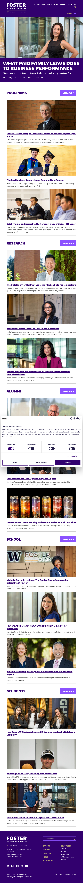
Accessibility (59, 874)
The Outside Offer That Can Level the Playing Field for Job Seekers (41, 284)
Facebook (18, 865)
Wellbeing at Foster (67, 857)
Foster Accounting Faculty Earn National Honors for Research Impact (39, 672)
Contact (46, 850)
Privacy (67, 874)
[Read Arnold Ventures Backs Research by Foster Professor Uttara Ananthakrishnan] (41, 353)
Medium (26, 866)
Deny (15, 462)
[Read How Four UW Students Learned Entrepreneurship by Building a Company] (41, 713)
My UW (63, 851)
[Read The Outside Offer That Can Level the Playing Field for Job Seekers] (41, 265)
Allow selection (41, 462)
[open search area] (74, 7)
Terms (74, 874)
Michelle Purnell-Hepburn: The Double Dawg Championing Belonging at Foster (38, 581)
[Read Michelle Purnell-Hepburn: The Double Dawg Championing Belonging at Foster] (41, 561)
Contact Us (71, 4)
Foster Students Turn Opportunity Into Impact (31, 478)
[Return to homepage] (23, 841)
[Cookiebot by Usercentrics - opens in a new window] (72, 418)
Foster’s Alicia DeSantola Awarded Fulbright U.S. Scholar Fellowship (37, 627)
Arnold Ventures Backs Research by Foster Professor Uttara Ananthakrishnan (38, 372)
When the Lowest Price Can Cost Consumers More (33, 328)
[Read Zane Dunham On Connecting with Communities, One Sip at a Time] (41, 503)
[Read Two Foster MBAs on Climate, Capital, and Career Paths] (41, 798)
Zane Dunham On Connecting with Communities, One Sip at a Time (41, 522)
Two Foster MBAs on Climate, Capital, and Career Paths (35, 817)
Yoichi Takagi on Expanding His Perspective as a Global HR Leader (41, 224)
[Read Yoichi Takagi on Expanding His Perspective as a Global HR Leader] (41, 204)
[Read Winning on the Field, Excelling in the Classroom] (41, 754)
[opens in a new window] (17, 12)
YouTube (23, 865)
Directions (47, 853)
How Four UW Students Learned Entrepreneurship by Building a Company (41, 733)
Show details (72, 456)
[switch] (31, 448)
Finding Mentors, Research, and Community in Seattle (35, 180)
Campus (46, 846)
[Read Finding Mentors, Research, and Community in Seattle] (41, 160)
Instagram (13, 865)
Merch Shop (48, 861)
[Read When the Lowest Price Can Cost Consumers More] (41, 309)
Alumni (62, 4)
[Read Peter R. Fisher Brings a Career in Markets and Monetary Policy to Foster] (41, 115)
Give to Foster (52, 4)
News (45, 857)
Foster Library (65, 854)
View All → (68, 93)
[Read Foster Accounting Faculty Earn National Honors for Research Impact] (41, 653)
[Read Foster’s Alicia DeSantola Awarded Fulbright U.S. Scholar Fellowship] (41, 607)
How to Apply (39, 4)
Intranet (63, 860)
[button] (70, 13)
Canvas (63, 848)
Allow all (68, 462)
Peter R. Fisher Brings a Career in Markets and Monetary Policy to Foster (41, 135)
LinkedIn (9, 865)
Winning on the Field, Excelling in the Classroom (32, 773)
